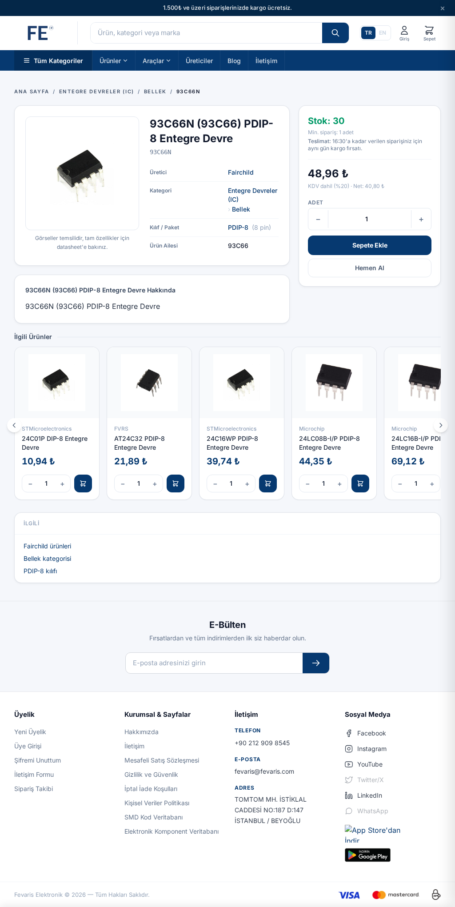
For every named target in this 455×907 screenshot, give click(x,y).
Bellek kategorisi (47, 558)
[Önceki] (14, 425)
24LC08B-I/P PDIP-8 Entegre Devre (329, 443)
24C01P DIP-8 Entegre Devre (55, 443)
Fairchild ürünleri (47, 546)
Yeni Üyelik (30, 731)
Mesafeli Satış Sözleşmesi (161, 760)
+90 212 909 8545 (262, 743)
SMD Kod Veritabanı (153, 817)
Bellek (241, 209)
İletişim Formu (34, 774)
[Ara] (335, 33)
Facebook (371, 733)
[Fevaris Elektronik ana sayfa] (39, 33)
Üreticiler (199, 60)
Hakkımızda (141, 731)
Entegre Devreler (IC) (252, 195)
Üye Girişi (27, 746)
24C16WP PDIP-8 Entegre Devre (232, 443)
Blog (234, 60)
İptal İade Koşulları (150, 788)
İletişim (266, 60)
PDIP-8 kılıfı (40, 571)
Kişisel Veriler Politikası (156, 803)
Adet (315, 202)
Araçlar (153, 60)
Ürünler (110, 60)
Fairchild (241, 172)
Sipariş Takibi (33, 788)
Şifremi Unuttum (37, 760)
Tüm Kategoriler (58, 60)
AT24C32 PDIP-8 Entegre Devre (139, 443)
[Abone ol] (316, 663)
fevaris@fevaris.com (264, 771)
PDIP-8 (238, 227)
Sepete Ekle (369, 245)
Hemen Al (369, 268)
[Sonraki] (441, 425)
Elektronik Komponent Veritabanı (171, 831)
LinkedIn (369, 795)
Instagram (372, 748)
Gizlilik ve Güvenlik (151, 774)
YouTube (370, 764)
